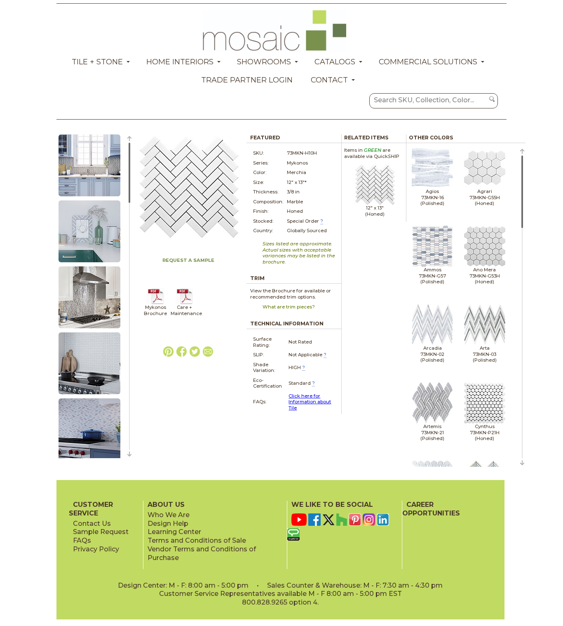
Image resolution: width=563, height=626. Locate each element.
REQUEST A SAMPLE (188, 260)
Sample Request (101, 532)
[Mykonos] (155, 303)
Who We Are (169, 515)
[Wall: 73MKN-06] (89, 395)
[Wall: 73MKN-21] (89, 197)
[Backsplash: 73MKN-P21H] (89, 263)
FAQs (82, 540)
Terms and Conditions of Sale (197, 540)
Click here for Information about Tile (310, 402)
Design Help (168, 523)
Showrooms (264, 61)
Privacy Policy (96, 549)
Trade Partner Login (247, 80)
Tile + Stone (97, 61)
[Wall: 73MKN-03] (89, 329)
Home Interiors (179, 61)
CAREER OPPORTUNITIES (431, 509)
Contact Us (92, 523)
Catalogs (334, 61)
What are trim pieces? (289, 307)
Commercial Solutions (428, 61)
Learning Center (174, 532)
